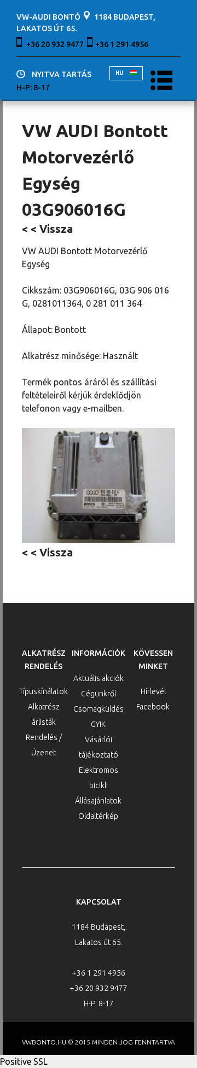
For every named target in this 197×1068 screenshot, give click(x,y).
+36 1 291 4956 (121, 44)
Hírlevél (153, 691)
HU (119, 73)
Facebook (153, 706)
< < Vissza (47, 228)
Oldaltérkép (98, 816)
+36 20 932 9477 (55, 44)
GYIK (98, 724)
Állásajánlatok (98, 800)
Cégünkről (98, 693)
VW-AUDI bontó (48, 17)
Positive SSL (24, 1061)
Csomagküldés (98, 709)
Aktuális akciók (98, 678)
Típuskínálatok (43, 691)
